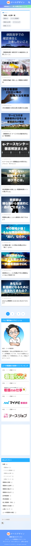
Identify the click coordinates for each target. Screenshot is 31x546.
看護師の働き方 (8, 489)
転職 (5, 464)
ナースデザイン (17, 2)
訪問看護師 (7, 495)
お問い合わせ (24, 541)
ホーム (7, 539)
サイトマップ (6, 541)
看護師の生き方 (8, 492)
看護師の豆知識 (8, 505)
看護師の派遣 (7, 482)
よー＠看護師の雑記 (9, 512)
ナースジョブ (16, 22)
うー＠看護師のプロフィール (18, 539)
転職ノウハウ (7, 25)
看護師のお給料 (8, 485)
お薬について (7, 509)
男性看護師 (7, 499)
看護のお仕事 (7, 22)
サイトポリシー (15, 541)
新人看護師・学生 (9, 502)
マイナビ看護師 (15, 18)
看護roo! (6, 18)
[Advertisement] (15, 439)
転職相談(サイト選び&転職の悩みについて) (15, 6)
